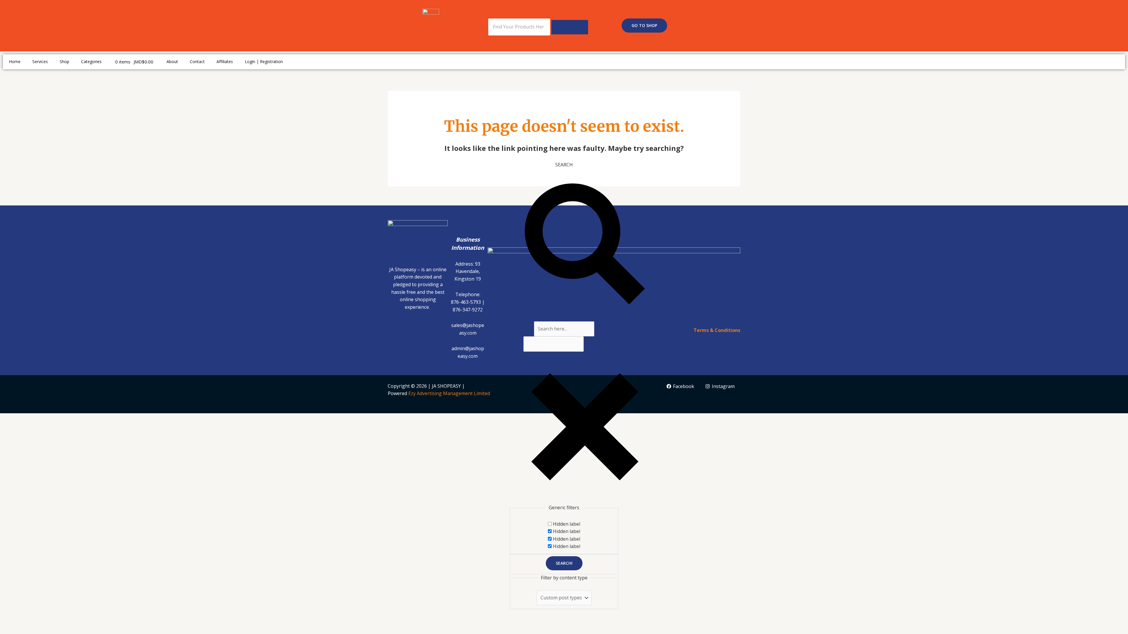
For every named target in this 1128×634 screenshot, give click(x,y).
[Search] (569, 27)
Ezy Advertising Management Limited (449, 393)
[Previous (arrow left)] (10, 429)
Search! (564, 563)
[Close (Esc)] (73, 419)
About (172, 61)
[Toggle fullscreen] (31, 419)
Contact (197, 61)
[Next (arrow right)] (31, 429)
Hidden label (566, 524)
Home (15, 61)
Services (40, 61)
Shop (64, 61)
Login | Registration (264, 61)
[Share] (52, 419)
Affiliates (224, 61)
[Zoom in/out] (10, 419)
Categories (91, 61)
